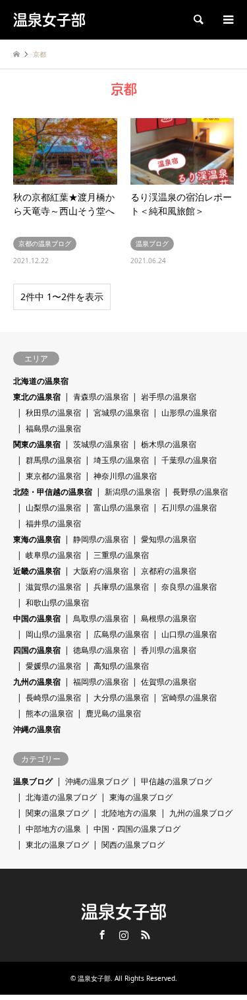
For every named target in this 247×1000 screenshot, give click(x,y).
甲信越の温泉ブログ (176, 781)
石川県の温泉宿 (189, 507)
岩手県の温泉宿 (168, 396)
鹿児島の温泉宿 (113, 713)
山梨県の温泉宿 (53, 507)
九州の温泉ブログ (201, 813)
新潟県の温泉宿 (132, 491)
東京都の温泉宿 (53, 476)
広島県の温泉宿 (121, 634)
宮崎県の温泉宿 (189, 697)
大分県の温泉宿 (121, 697)
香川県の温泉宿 (168, 650)
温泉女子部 (124, 911)
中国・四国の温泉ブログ (137, 828)
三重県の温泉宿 (121, 555)
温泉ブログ (33, 781)
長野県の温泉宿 (200, 491)
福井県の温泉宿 (53, 523)
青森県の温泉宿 (100, 396)
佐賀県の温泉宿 (168, 681)
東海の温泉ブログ (141, 797)
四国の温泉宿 (37, 650)
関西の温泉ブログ (133, 844)
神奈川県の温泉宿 (125, 476)
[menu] (227, 20)
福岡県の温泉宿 (100, 681)
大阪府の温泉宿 (100, 571)
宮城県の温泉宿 (121, 412)
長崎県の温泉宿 (53, 697)
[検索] (197, 20)
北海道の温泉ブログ (61, 797)
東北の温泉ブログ (57, 844)
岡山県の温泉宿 (53, 634)
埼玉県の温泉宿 (121, 460)
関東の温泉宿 (37, 444)
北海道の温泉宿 (41, 381)
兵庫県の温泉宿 (121, 586)
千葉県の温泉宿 (189, 460)
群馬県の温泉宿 (53, 460)
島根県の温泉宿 (168, 618)
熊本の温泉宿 (49, 713)
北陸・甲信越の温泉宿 (52, 491)
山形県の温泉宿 (189, 412)
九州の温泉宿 (37, 681)
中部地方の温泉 (53, 828)
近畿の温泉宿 (37, 571)
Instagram (123, 934)
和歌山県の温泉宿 (57, 602)
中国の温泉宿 (37, 618)
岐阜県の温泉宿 (53, 555)
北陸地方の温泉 (129, 813)
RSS (145, 934)
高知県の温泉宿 (121, 666)
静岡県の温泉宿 (100, 539)
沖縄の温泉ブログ (96, 781)
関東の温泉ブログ (57, 813)
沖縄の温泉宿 (37, 729)
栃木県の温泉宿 (168, 444)
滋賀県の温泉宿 (53, 586)
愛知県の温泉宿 (168, 539)
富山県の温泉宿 (121, 507)
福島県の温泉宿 (53, 428)
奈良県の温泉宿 (189, 586)
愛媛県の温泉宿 (53, 666)
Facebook (102, 934)
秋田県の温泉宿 (53, 412)
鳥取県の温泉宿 (100, 618)
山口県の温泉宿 (189, 634)
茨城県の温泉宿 (100, 444)
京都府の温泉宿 (168, 571)
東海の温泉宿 (37, 539)
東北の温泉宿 (37, 396)
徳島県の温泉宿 (100, 650)
